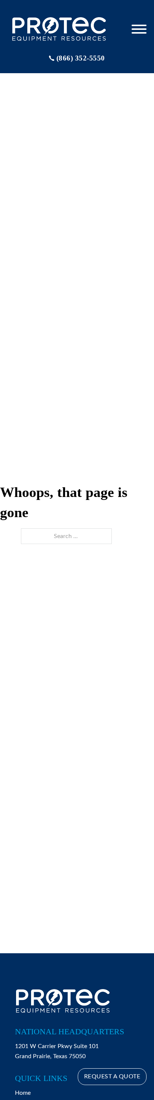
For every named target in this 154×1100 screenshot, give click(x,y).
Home (23, 1093)
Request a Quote (112, 1076)
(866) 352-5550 (80, 58)
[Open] (139, 29)
